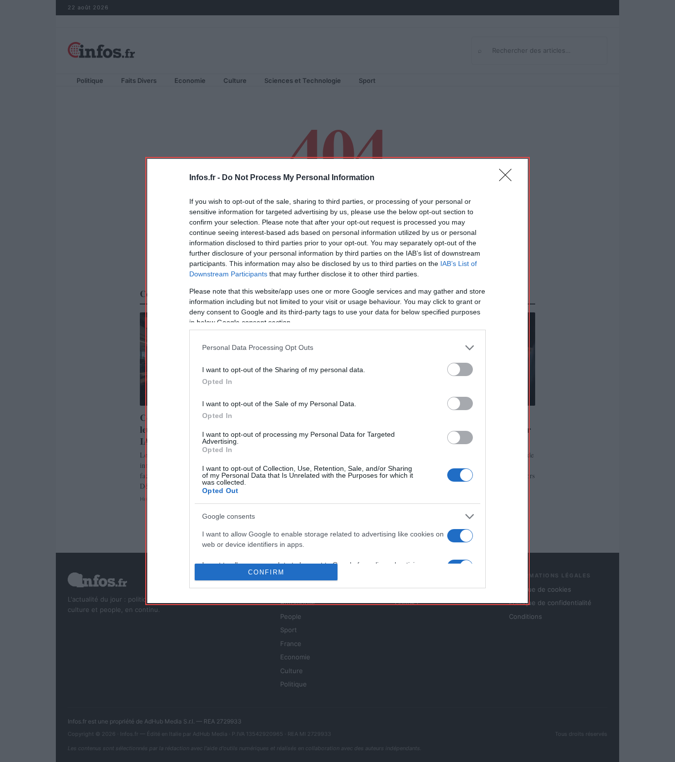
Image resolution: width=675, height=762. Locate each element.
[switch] (460, 369)
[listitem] (337, 348)
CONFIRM (266, 572)
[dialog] (337, 381)
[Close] (508, 178)
